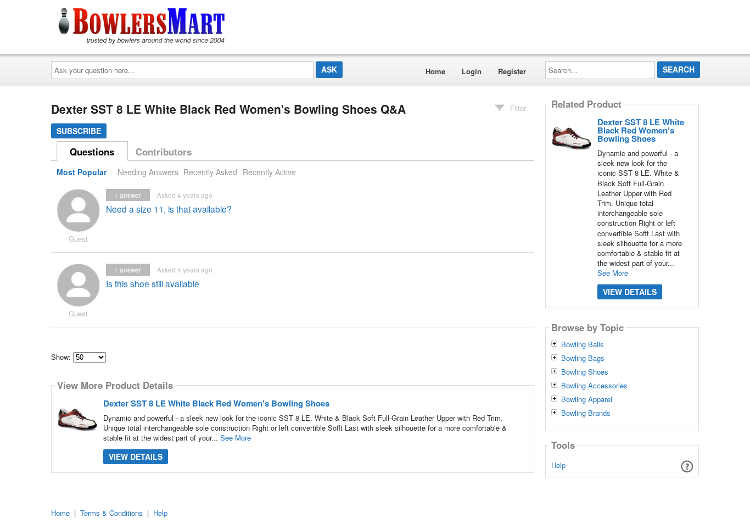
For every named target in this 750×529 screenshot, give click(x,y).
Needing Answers (147, 171)
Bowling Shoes (584, 372)
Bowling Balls (582, 344)
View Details (136, 456)
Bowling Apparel (586, 399)
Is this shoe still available (152, 283)
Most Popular (82, 171)
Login (472, 71)
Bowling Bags (583, 358)
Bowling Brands (586, 413)
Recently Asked (210, 171)
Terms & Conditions (111, 513)
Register (512, 71)
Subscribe (79, 130)
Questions (92, 151)
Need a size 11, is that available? (169, 209)
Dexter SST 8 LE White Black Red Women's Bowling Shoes (216, 403)
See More (235, 437)
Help (558, 465)
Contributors (164, 151)
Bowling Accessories (594, 385)
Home (435, 71)
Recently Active (269, 171)
